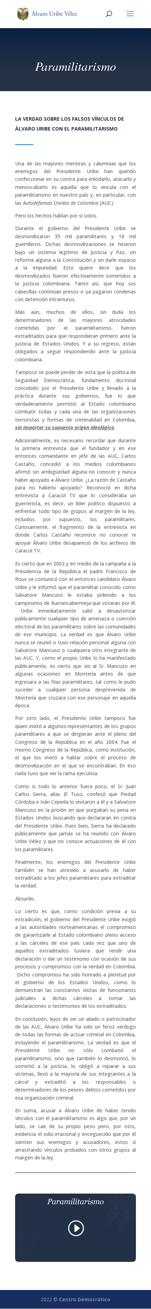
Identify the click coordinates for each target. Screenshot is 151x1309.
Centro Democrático (84, 1299)
